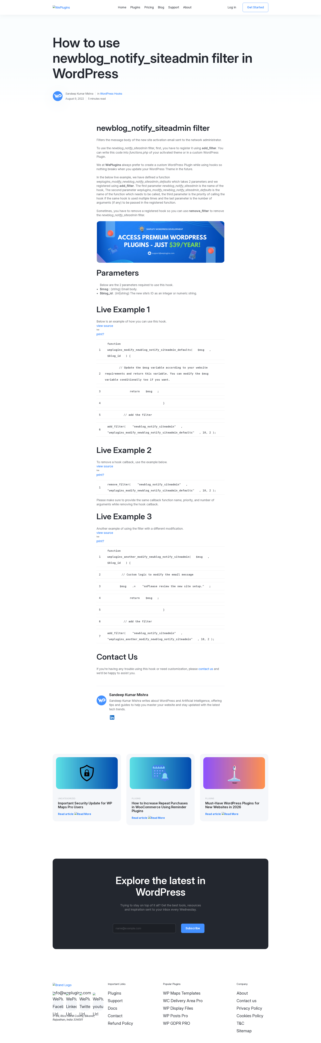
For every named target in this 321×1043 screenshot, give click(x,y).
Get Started (255, 7)
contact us (205, 669)
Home (122, 7)
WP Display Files (178, 1008)
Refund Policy (120, 1023)
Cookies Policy (250, 1015)
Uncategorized (66, 798)
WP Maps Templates (181, 993)
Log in (232, 7)
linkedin (112, 717)
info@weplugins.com (72, 992)
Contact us (246, 1000)
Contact (115, 1015)
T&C (240, 1023)
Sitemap (244, 1030)
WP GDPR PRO (176, 1023)
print (99, 334)
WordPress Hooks (111, 93)
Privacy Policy (249, 1008)
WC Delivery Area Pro (183, 1000)
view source (104, 326)
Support (173, 7)
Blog (161, 7)
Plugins (135, 7)
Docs (112, 1008)
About (187, 7)
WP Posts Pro (175, 1015)
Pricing (149, 7)
